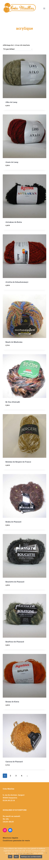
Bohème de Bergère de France (18, 462)
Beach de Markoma (13, 342)
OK (10, 856)
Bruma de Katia (12, 701)
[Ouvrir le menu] (44, 8)
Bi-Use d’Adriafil (12, 402)
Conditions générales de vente (16, 840)
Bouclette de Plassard (14, 582)
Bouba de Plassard (13, 522)
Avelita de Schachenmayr (16, 282)
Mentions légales (10, 838)
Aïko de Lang (11, 102)
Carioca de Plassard (14, 761)
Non (16, 856)
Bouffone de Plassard (14, 641)
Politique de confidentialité (31, 856)
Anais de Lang (11, 162)
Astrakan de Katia (13, 222)
